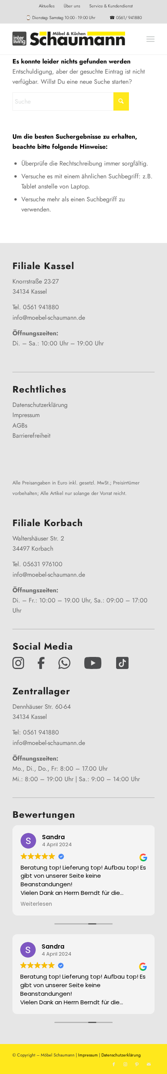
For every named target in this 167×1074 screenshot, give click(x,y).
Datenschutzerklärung (40, 404)
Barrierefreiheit (31, 435)
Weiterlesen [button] (36, 904)
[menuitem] (47, 6)
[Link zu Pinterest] (137, 1064)
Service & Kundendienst (110, 6)
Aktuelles (46, 6)
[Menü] (150, 39)
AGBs (19, 425)
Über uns (72, 6)
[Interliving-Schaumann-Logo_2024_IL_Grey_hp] (69, 39)
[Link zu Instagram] (125, 1064)
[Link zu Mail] (149, 1064)
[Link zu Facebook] (114, 1064)
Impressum (26, 414)
